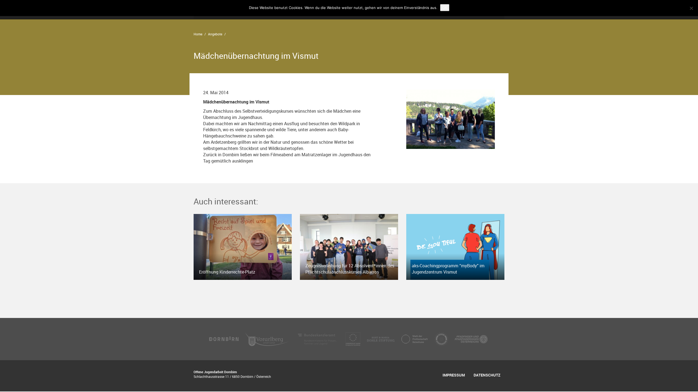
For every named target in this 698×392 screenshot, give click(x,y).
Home (198, 34)
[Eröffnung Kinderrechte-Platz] (243, 246)
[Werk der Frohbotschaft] (415, 339)
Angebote (215, 34)
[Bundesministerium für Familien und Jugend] (318, 339)
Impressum (454, 375)
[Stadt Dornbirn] (224, 339)
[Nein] (691, 8)
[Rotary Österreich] (442, 339)
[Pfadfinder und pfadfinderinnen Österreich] (471, 339)
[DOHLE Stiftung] (381, 339)
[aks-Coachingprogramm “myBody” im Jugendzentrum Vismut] (455, 246)
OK (444, 7)
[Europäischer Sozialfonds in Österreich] (353, 339)
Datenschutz (487, 375)
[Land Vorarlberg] (267, 339)
